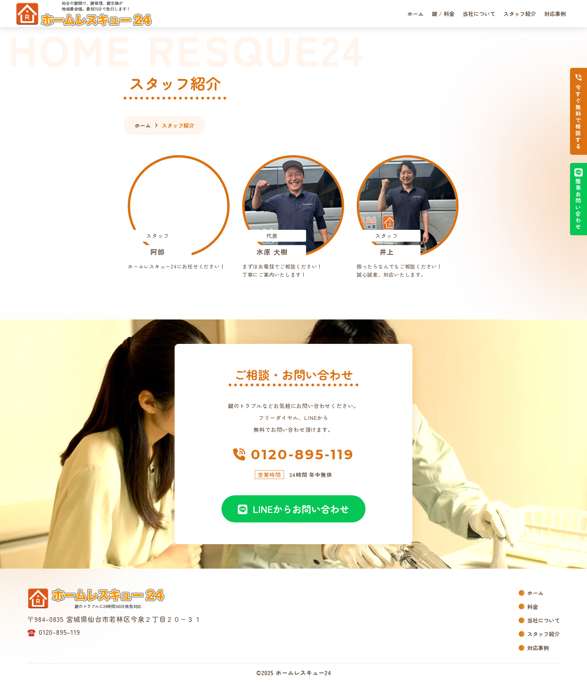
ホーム (415, 14)
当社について (479, 14)
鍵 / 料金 (443, 14)
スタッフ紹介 (519, 14)
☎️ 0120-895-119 (53, 632)
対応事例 (555, 14)
